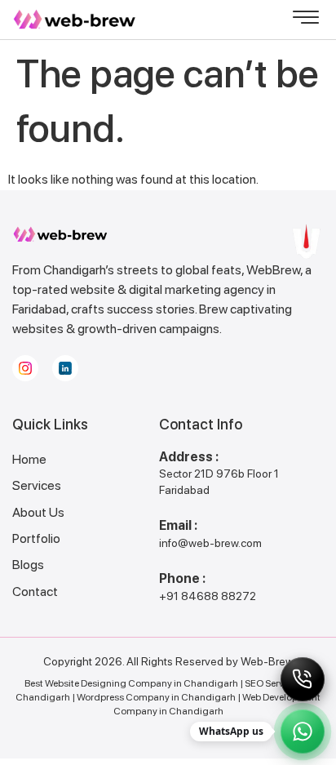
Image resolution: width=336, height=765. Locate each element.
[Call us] (303, 679)
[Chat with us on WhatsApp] (303, 731)
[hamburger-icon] (305, 19)
